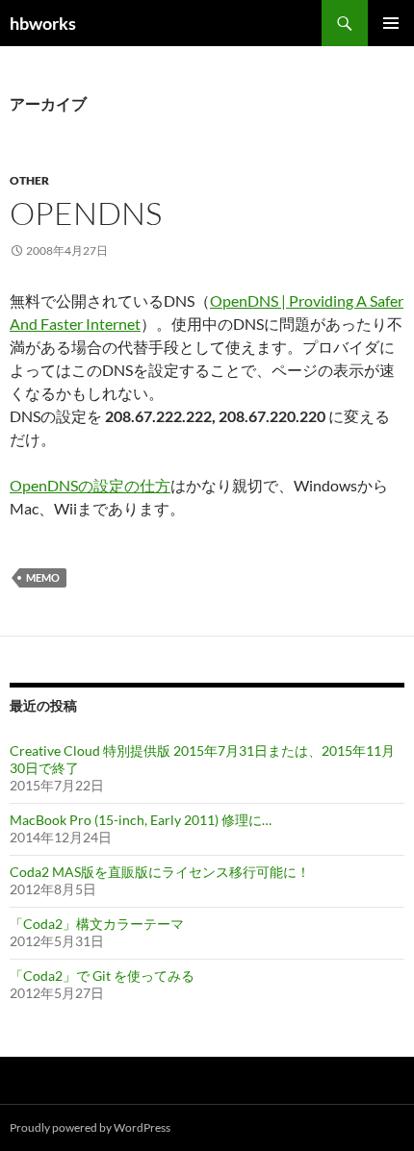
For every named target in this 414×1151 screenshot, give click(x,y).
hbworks (43, 23)
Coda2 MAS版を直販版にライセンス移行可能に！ (160, 871)
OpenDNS (86, 213)
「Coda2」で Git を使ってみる (102, 975)
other (29, 180)
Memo (43, 577)
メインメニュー (391, 23)
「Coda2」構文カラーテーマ (97, 923)
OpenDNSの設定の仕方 (90, 485)
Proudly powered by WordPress (90, 1127)
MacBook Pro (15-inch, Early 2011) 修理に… (141, 820)
